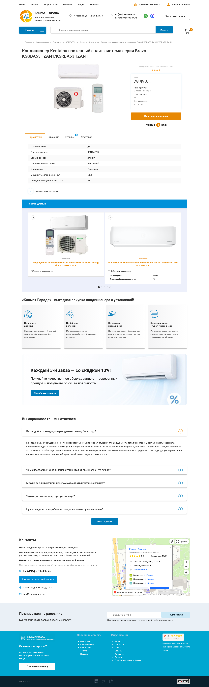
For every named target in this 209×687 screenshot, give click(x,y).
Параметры (35, 137)
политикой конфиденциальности (157, 620)
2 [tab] (101, 287)
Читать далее (104, 521)
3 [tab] (104, 287)
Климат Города (47, 13)
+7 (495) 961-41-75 (125, 14)
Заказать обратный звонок (38, 579)
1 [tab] (99, 287)
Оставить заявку (37, 666)
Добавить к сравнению (43, 271)
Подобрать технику (45, 393)
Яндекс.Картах (172, 647)
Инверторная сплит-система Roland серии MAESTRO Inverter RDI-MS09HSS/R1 (143, 264)
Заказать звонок (175, 16)
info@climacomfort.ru (126, 17)
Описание (53, 137)
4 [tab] (107, 287)
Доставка (86, 137)
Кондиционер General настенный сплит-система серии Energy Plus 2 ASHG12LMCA (66, 264)
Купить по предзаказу (156, 116)
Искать (164, 30)
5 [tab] (110, 287)
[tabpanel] (79, 88)
